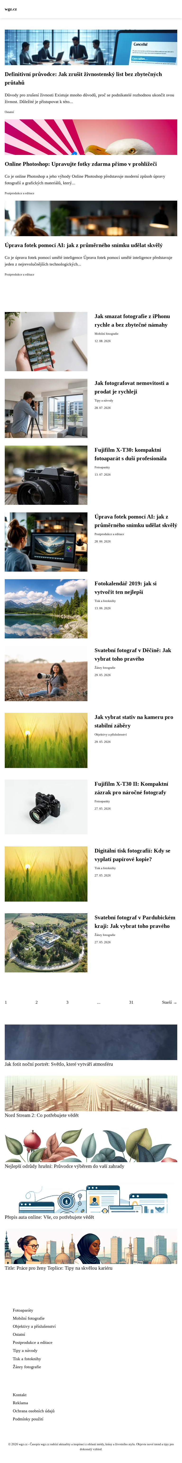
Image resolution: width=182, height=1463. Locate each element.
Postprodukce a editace (19, 193)
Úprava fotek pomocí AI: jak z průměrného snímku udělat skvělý (84, 245)
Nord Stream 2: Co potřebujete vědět (42, 1115)
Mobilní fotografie (106, 333)
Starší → (169, 1002)
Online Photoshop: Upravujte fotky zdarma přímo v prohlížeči (81, 164)
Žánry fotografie (105, 667)
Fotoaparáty (102, 467)
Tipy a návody (104, 400)
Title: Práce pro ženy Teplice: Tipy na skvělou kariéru (59, 1268)
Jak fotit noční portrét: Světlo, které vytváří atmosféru (59, 1064)
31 (131, 1002)
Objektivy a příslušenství (111, 734)
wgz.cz (11, 9)
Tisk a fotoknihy (105, 601)
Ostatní (9, 112)
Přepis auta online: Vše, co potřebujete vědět (49, 1217)
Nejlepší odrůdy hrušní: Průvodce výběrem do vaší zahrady (64, 1166)
